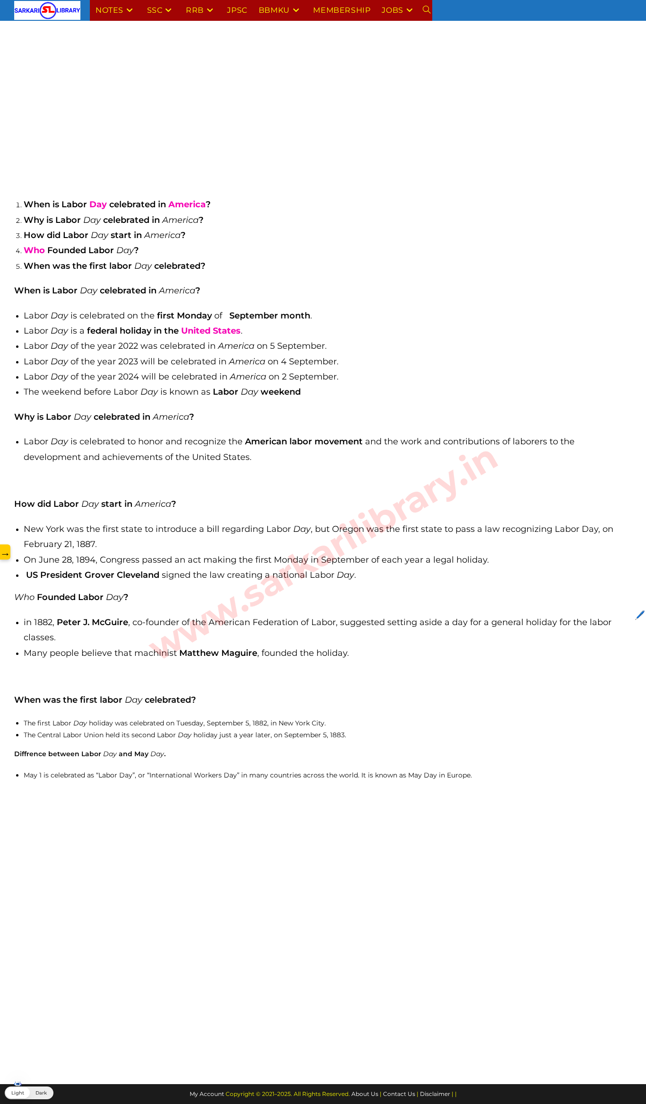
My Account (207, 1093)
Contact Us (399, 1093)
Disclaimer (435, 1093)
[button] (29, 1092)
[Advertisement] (298, 105)
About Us (364, 1093)
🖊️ (640, 615)
